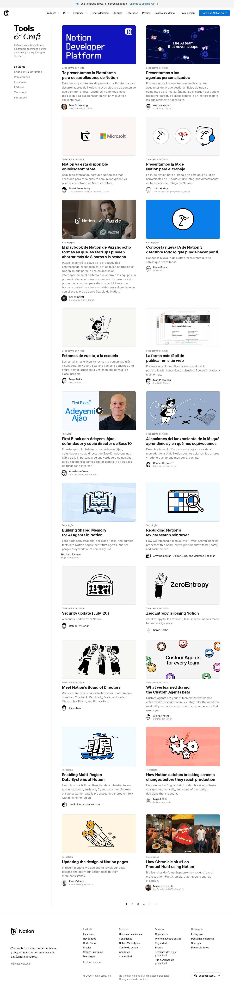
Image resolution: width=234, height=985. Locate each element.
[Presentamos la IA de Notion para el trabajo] (183, 136)
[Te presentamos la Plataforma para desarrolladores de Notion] (99, 44)
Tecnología (20, 92)
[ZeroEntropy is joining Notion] (183, 585)
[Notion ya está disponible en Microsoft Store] (99, 136)
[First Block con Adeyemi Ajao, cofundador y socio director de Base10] (99, 410)
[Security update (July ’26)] (99, 585)
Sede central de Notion (28, 71)
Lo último (19, 66)
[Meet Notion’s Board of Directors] (99, 659)
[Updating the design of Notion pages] (99, 833)
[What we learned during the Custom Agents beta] (183, 659)
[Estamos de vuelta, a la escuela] (99, 327)
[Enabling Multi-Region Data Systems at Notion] (99, 746)
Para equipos (22, 77)
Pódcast (19, 87)
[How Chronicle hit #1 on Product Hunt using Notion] (183, 833)
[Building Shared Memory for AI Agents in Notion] (99, 502)
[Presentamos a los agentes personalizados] (183, 44)
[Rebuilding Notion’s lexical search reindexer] (183, 502)
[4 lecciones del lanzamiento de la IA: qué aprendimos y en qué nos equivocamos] (183, 410)
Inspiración (20, 82)
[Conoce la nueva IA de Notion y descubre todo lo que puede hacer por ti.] (183, 219)
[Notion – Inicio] (7, 13)
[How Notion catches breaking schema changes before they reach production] (183, 746)
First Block (20, 97)
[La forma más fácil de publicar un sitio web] (183, 327)
